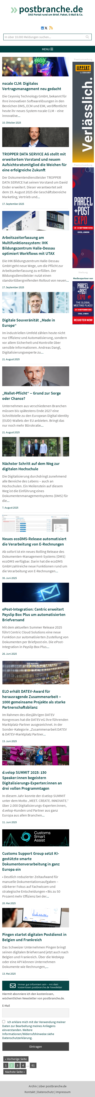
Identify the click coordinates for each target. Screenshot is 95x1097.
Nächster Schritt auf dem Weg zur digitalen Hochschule (31, 466)
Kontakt (30, 1092)
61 (33, 1065)
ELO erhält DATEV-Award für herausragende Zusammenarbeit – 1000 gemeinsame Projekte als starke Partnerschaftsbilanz (33, 699)
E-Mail (6, 1006)
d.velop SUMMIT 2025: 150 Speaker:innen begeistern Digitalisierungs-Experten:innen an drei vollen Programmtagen (32, 780)
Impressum (63, 1092)
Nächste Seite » (15, 1072)
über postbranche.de (52, 1086)
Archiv (33, 1086)
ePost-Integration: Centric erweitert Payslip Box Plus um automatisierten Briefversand (33, 614)
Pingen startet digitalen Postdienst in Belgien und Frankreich (34, 937)
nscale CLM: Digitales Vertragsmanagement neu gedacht (31, 86)
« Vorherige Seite (16, 1059)
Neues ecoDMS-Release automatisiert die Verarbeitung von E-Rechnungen (34, 541)
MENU (46, 49)
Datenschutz (45, 1092)
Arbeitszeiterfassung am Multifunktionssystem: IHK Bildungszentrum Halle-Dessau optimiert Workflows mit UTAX (28, 245)
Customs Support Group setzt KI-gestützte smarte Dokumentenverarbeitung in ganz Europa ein (31, 861)
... (19, 115)
